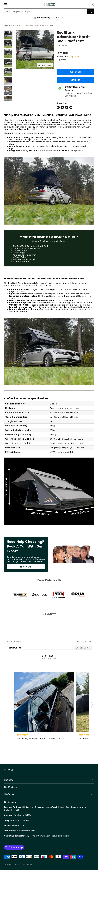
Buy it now (75, 80)
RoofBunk (63, 45)
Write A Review (14, 642)
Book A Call (26, 566)
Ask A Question (84, 642)
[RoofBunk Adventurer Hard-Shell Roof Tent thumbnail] (8, 35)
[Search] (90, 11)
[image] (44, 702)
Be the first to (49, 657)
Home (7, 25)
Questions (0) (82, 647)
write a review (49, 658)
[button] (92, 703)
